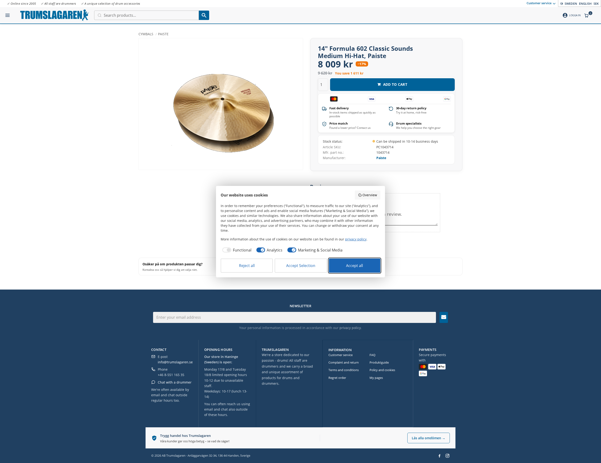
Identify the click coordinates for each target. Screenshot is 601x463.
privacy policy (350, 328)
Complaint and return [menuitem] (343, 362)
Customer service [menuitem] (539, 3)
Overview (369, 195)
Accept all (354, 265)
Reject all (247, 265)
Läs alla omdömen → (428, 438)
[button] (7, 13)
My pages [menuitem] (376, 378)
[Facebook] (439, 455)
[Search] (204, 15)
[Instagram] (447, 455)
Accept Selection (300, 265)
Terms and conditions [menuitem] (343, 370)
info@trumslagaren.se (175, 362)
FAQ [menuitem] (372, 355)
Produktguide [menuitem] (379, 362)
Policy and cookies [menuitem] (382, 370)
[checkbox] (236, 250)
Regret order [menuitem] (337, 378)
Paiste (381, 158)
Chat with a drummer (175, 382)
